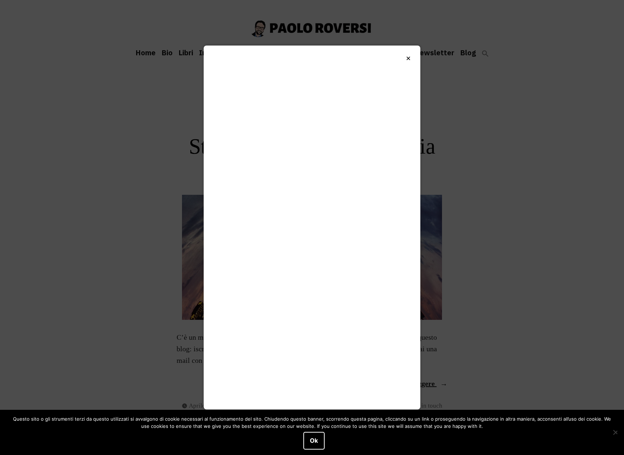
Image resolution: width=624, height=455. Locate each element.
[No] (615, 432)
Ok (314, 440)
